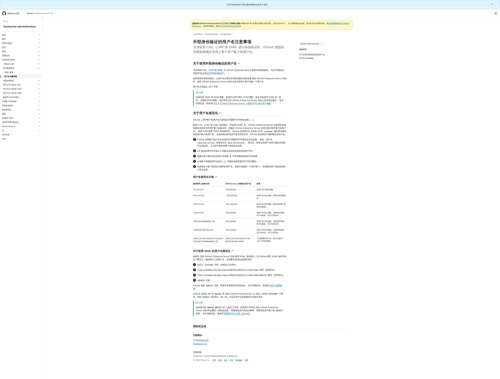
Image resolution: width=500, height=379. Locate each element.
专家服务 (239, 360)
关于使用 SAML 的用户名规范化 (211, 251)
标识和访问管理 (211, 34)
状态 (225, 360)
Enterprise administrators (20, 26)
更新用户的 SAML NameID (236, 313)
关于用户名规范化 (205, 113)
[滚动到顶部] (494, 373)
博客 (246, 360)
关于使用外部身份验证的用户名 (215, 63)
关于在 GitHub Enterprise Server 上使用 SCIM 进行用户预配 (242, 103)
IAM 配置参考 (226, 34)
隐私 (220, 360)
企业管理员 (197, 34)
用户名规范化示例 (203, 176)
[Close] (492, 4)
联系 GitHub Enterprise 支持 (229, 26)
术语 (214, 360)
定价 (231, 360)
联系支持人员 (201, 344)
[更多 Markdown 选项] (322, 44)
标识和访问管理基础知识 (211, 73)
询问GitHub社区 (202, 340)
